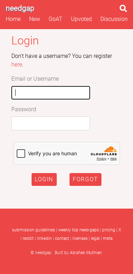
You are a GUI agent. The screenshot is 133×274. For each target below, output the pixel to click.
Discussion (114, 19)
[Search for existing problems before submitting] (125, 10)
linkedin (44, 238)
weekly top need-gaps (78, 229)
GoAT (55, 19)
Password (23, 109)
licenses (80, 238)
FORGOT (85, 179)
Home (13, 19)
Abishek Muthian (86, 252)
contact (62, 238)
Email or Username (35, 78)
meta (107, 238)
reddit (28, 238)
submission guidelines (33, 229)
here (16, 64)
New (34, 19)
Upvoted (81, 19)
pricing (108, 229)
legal (95, 238)
